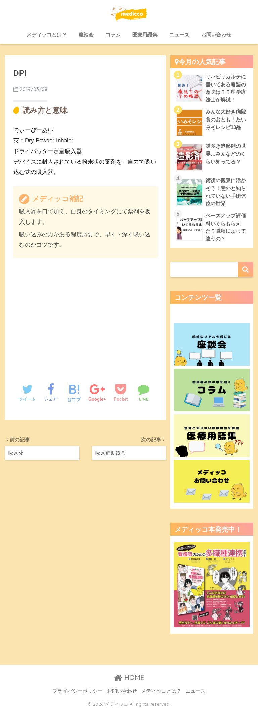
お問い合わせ (216, 34)
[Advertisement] (85, 313)
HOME (133, 677)
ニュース (179, 34)
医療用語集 (145, 34)
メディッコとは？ (47, 34)
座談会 (86, 34)
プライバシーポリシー (77, 691)
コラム (113, 34)
